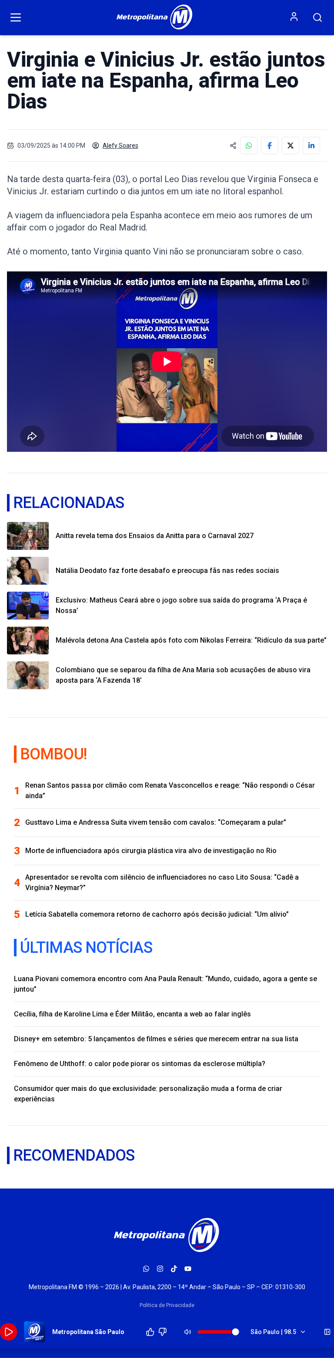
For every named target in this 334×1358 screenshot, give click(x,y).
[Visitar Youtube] (187, 1268)
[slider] (235, 1332)
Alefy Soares (120, 145)
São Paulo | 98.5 (273, 1331)
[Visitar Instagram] (160, 1268)
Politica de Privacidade (167, 1305)
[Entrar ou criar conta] (294, 16)
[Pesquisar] (317, 17)
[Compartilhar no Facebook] (269, 145)
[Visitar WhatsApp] (146, 1268)
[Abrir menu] (15, 17)
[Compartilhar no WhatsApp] (248, 145)
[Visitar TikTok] (173, 1268)
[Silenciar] (188, 1332)
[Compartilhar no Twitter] (290, 145)
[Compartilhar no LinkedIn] (311, 145)
